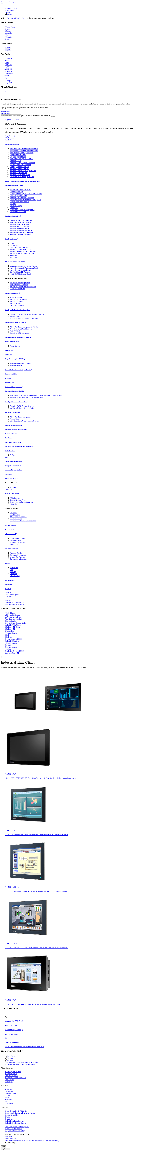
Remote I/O (14, 208)
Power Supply (15, 346)
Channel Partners (11, 479)
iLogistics (8, 438)
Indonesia (8, 65)
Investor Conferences (17, 557)
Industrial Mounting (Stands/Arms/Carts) (18, 337)
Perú (7, 39)
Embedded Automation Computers (22, 198)
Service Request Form (17, 500)
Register (8, 8)
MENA (8, 91)
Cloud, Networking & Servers (14, 261)
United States (10, 27)
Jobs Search (9, 1080)
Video (7, 1095)
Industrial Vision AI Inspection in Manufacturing (27, 397)
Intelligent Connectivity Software (21, 232)
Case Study (9, 1089)
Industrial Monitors (12, 641)
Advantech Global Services (13, 461)
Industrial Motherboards (18, 173)
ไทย (6, 78)
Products (8, 140)
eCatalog (8, 1099)
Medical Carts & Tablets (18, 299)
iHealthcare (9, 382)
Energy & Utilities (11, 374)
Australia (8, 58)
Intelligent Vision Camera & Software (23, 287)
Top (4, 1146)
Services (8, 457)
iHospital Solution (16, 297)
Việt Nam (8, 83)
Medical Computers (17, 301)
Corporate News (11, 1074)
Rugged (8, 645)
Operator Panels (11, 633)
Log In (14, 8)
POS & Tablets (15, 331)
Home (7, 600)
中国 (7, 60)
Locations (13, 574)
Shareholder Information (18, 559)
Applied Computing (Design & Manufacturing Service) (22, 181)
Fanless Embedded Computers (20, 165)
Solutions (8, 355)
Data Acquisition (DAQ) (18, 196)
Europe (9, 14)
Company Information (17, 538)
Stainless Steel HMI (12, 653)
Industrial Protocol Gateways (20, 228)
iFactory (8, 378)
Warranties (13, 504)
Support (8, 489)
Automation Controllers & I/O (20, 190)
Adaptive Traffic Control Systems (21, 406)
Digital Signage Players (18, 157)
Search (7, 12)
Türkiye (8, 81)
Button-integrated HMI (13, 639)
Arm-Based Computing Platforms (21, 153)
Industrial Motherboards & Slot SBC (23, 251)
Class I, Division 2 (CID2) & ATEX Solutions (26, 194)
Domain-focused (11, 647)
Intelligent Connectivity (12, 216)
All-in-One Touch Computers (20, 417)
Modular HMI (10, 629)
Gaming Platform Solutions (19, 167)
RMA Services (15, 498)
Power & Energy (16, 206)
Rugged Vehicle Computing (13, 425)
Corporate (8, 529)
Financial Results (16, 553)
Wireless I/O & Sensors (18, 212)
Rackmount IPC (15, 257)
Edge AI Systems (16, 365)
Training (13, 572)
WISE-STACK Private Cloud (20, 274)
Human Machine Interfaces (19, 202)
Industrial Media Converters (19, 226)
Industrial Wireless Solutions (20, 175)
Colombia (8, 37)
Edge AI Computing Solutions (20, 363)
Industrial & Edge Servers (13, 387)
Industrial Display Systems (19, 169)
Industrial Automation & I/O (14, 185)
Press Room (14, 544)
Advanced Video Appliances (20, 283)
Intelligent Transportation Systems (22, 253)
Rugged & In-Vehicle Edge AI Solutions (24, 318)
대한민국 (8, 69)
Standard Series (10, 621)
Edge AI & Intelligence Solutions (21, 159)
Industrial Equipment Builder (14, 391)
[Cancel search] (54, 116)
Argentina (8, 33)
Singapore (8, 73)
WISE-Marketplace (12, 594)
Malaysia (8, 71)
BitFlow (13, 455)
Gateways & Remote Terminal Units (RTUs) (25, 200)
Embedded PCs (15, 161)
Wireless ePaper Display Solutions (22, 177)
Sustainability (9, 580)
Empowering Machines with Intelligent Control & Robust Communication (36, 395)
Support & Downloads (12, 493)
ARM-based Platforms (13, 617)
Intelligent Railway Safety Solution (22, 408)
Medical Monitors (16, 303)
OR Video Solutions (17, 305)
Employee (8, 584)
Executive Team (15, 540)
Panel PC (13, 204)
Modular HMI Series (12, 627)
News (7, 1097)
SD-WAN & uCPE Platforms (20, 272)
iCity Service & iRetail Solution (21, 329)
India (7, 63)
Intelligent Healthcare (12, 293)
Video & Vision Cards (17, 289)
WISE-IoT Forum (16, 519)
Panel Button (5, 113)
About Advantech (10, 534)
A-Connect (9, 596)
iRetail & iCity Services (12, 412)
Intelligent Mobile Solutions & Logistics (17, 310)
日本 (7, 67)
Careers (7, 563)
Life (11, 570)
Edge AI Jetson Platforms (19, 285)
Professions (14, 568)
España (7, 50)
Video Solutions (10, 451)
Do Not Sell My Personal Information (32, 1141)
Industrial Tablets (16, 316)
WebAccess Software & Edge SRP (22, 210)
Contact (8, 589)
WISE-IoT (13, 487)
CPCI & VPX (15, 245)
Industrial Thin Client (12, 625)
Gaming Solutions (11, 434)
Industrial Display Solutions (14, 442)
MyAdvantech (10, 10)
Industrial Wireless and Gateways (21, 230)
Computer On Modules (18, 155)
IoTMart (8, 592)
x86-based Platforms (12, 615)
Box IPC (13, 243)
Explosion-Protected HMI (14, 651)
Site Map (8, 1137)
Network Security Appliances (20, 270)
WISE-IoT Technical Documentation (23, 521)
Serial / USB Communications (20, 234)
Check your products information (21, 502)
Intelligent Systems (11, 239)
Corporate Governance (18, 555)
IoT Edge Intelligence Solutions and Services (19, 446)
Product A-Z (9, 350)
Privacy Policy (10, 1139)
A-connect (9, 1103)
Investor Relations (11, 548)
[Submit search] (52, 116)
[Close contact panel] (1, 1013)
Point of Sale (14, 419)
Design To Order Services (13, 466)
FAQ (7, 1101)
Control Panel (10, 613)
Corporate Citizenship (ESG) (15, 1078)
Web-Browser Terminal (13, 619)
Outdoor (8, 649)
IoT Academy (15, 515)
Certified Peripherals (12, 341)
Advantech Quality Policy (13, 470)
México (8, 31)
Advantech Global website (16, 18)
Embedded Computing (12, 144)
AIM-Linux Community (18, 517)
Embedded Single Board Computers (22, 163)
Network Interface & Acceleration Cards (24, 268)
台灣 (7, 76)
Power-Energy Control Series (15, 623)
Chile (7, 35)
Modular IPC (14, 255)
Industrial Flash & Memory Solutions (23, 171)
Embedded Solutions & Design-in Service (18, 370)
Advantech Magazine (17, 542)
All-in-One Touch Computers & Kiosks (24, 327)
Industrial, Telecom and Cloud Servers (23, 266)
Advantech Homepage (9, 2)
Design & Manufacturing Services (16, 429)
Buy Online (11, 1056)
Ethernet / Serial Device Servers (21, 222)
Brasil (7, 29)
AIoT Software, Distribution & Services (24, 149)
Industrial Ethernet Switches (20, 224)
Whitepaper (9, 1091)
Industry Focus (10, 1093)
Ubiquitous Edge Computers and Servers (24, 421)
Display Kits (9, 631)
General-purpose (11, 643)
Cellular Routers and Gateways (21, 220)
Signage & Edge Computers (20, 333)
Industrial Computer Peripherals (21, 249)
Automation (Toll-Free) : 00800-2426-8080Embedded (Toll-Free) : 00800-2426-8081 (21, 1063)
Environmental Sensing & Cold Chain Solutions (27, 314)
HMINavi (8, 637)
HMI (7, 635)
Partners (8, 474)
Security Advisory (11, 525)
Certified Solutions (16, 192)
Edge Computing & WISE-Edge (15, 359)
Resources (13, 513)
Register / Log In (11, 120)
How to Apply (15, 576)
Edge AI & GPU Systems (19, 247)
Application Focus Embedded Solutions (24, 151)
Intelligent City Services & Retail (15, 322)
